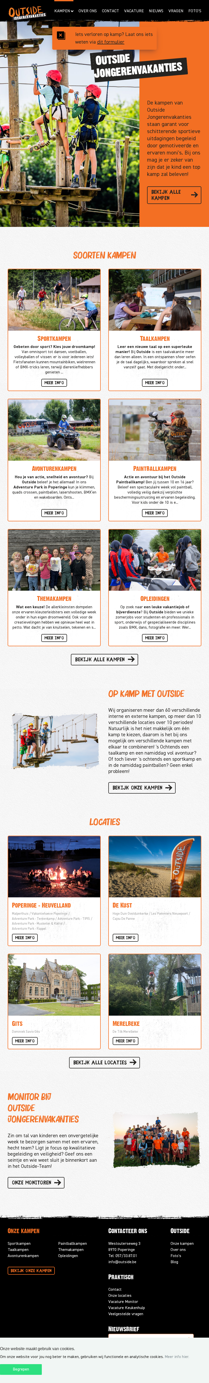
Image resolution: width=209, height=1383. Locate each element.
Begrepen (21, 1369)
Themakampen (71, 1250)
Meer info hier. (177, 1357)
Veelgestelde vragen (125, 1314)
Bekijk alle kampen (166, 195)
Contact (110, 11)
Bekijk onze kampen (137, 788)
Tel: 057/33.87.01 (122, 1256)
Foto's (194, 11)
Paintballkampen (72, 1244)
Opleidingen (68, 1256)
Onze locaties (120, 1296)
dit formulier (110, 42)
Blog (174, 1262)
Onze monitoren (31, 1183)
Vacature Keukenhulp (126, 1308)
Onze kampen (182, 1244)
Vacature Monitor (123, 1302)
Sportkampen (19, 1244)
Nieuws (156, 11)
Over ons (178, 1250)
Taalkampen (18, 1250)
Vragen (175, 11)
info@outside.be (122, 1262)
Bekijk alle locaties (100, 1063)
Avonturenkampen (23, 1256)
